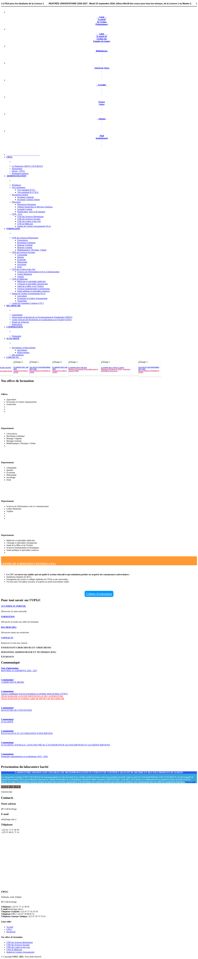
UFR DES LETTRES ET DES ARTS (21, 495)
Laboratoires (17, 315)
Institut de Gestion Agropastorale (20, 952)
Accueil (9, 927)
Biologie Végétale (25, 245)
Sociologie (21, 264)
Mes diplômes (18, 355)
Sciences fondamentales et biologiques (33, 289)
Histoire (20, 257)
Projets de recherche (20, 322)
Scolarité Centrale (24, 209)
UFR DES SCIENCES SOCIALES (20, 456)
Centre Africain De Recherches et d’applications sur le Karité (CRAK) (42, 319)
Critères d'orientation (99, 594)
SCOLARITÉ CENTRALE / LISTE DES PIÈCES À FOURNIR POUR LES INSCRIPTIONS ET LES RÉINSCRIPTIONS (55, 743)
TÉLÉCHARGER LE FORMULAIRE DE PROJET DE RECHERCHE (32, 698)
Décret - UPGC (18, 171)
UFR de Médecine (25, 224)
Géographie (22, 255)
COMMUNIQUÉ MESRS (12, 681)
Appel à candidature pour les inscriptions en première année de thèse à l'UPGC (34, 692)
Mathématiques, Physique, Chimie (31, 250)
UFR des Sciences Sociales (28, 219)
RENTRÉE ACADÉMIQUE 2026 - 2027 (19, 669)
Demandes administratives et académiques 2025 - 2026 (24, 755)
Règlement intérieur (20, 173)
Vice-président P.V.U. (26, 190)
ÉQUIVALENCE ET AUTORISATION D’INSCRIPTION (27, 732)
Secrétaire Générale (25, 197)
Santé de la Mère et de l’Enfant (30, 286)
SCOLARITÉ (7, 720)
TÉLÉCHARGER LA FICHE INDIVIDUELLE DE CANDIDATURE (32, 696)
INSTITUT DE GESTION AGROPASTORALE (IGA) (31, 388)
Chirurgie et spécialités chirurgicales (32, 284)
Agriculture (22, 296)
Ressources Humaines (26, 204)
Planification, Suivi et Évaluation (31, 212)
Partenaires (16, 336)
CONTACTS (7, 638)
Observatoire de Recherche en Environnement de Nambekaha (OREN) (42, 317)
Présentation (17, 168)
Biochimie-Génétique (26, 243)
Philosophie (22, 262)
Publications (17, 324)
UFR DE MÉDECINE (13, 529)
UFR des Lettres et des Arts (29, 221)
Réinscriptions (23, 352)
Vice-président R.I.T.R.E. (28, 192)
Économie (21, 259)
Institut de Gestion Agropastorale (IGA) (34, 226)
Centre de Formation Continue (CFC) (28, 303)
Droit (19, 267)
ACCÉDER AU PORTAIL (13, 606)
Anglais (20, 276)
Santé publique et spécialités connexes (33, 291)
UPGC (9, 929)
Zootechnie (22, 301)
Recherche (10, 932)
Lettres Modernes (24, 274)
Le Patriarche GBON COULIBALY (27, 166)
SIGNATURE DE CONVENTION (16, 709)
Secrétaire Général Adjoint (28, 199)
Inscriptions (22, 350)
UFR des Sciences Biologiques (30, 216)
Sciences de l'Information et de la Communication (38, 272)
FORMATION (8, 616)
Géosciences (22, 240)
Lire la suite (190, 782)
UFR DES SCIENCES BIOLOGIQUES (23, 422)
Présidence (16, 185)
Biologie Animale (24, 247)
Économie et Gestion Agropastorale (32, 298)
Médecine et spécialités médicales (31, 281)
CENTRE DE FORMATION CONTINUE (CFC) (28, 563)
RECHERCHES (8, 627)
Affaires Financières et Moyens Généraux (35, 207)
